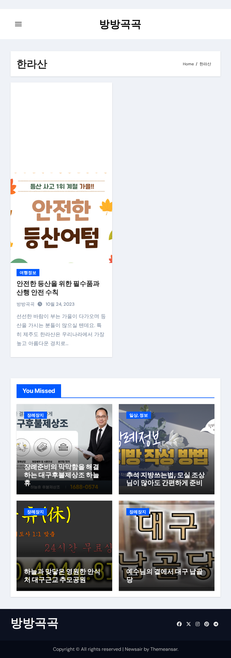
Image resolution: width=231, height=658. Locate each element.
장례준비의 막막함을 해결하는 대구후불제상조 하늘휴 (61, 475)
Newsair (134, 649)
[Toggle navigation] (18, 24)
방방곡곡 (120, 23)
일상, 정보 (138, 415)
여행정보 (28, 272)
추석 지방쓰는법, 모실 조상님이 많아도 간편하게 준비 (165, 479)
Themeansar (163, 649)
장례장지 (35, 415)
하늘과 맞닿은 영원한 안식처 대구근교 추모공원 (62, 575)
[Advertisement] (62, 127)
